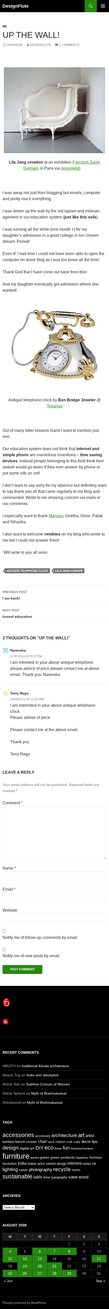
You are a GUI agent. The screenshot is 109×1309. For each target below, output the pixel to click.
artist (89, 1135)
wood (83, 1177)
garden (34, 1157)
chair (42, 1141)
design (11, 1147)
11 (10, 1259)
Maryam (56, 516)
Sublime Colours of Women (48, 1084)
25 (10, 1273)
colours (61, 1142)
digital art (27, 1148)
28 (54, 1273)
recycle (62, 1169)
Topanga (54, 406)
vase (73, 1176)
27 (40, 1273)
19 (25, 1266)
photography (40, 1169)
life (94, 1163)
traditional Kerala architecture (45, 1066)
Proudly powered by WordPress (24, 1303)
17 (99, 1259)
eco (49, 1147)
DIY (39, 1147)
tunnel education (17, 614)
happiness (82, 1157)
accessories (18, 1135)
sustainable (17, 1176)
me (5, 26)
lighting (10, 1169)
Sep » (100, 1281)
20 (40, 1266)
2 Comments (69, 45)
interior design (56, 1163)
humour (95, 1157)
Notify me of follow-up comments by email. (40, 937)
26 (25, 1273)
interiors (74, 1163)
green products (62, 1157)
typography (59, 1177)
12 (25, 1259)
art (81, 1135)
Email (9, 889)
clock (51, 1141)
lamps (87, 1163)
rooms (76, 1170)
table (37, 1177)
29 (69, 1273)
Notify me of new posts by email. (31, 956)
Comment (13, 803)
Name (9, 868)
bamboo (8, 1142)
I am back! (15, 595)
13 (40, 1259)
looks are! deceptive (42, 1075)
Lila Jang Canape (69, 570)
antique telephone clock (27, 570)
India (22, 1163)
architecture (64, 1135)
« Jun (8, 1281)
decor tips (89, 1141)
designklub (71, 168)
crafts (76, 1141)
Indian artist (36, 1163)
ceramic (31, 1142)
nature (23, 1170)
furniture (16, 1156)
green (44, 1157)
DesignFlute (16, 6)
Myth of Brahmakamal (48, 1093)
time (46, 1177)
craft (69, 1141)
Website (10, 910)
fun (66, 1147)
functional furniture (82, 1148)
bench (20, 1142)
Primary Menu (103, 6)
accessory (42, 1136)
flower (58, 1148)
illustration (10, 1163)
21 (54, 1266)
